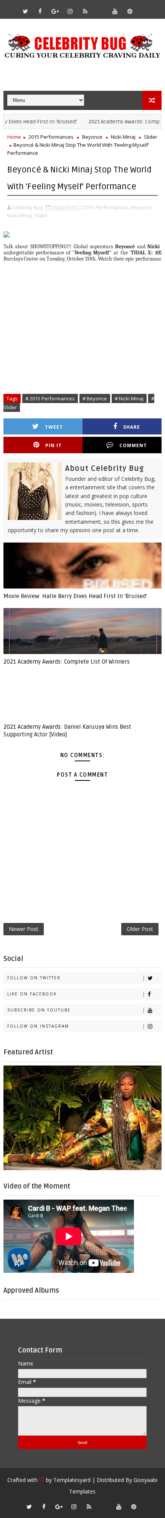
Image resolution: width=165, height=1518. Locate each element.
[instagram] (70, 11)
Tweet (54, 427)
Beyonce (92, 136)
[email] (100, 7)
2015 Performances (51, 136)
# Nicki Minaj (129, 398)
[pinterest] (130, 11)
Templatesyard (72, 1480)
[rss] (85, 11)
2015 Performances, (107, 207)
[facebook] (40, 11)
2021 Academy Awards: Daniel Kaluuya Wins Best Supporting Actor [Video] (67, 730)
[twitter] (25, 11)
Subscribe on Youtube (39, 1010)
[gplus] (55, 11)
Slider (150, 136)
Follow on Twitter (34, 977)
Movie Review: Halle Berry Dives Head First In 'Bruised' (75, 596)
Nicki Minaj (123, 136)
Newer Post (23, 929)
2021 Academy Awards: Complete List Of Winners (66, 661)
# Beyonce (94, 398)
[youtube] (115, 11)
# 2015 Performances (50, 398)
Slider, (41, 215)
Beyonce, (142, 207)
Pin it (53, 445)
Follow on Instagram (38, 1026)
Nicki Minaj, (20, 215)
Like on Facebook (32, 994)
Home (14, 136)
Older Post (140, 929)
